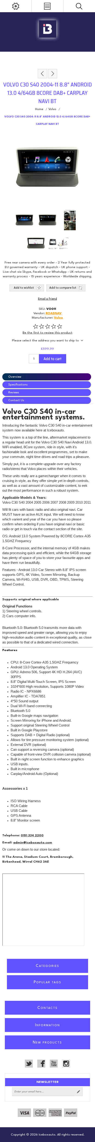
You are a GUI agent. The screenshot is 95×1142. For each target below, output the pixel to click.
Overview (14, 376)
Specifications (18, 384)
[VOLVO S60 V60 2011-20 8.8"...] (52, 73)
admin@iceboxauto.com (32, 842)
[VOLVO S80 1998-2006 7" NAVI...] (42, 73)
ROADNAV (54, 313)
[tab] (47, 376)
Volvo (58, 317)
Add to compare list (62, 288)
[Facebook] (41, 1063)
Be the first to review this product (47, 332)
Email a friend (47, 299)
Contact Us (16, 400)
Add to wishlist (24, 288)
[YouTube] (53, 1063)
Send (78, 1092)
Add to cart (53, 359)
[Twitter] (29, 1063)
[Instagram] (66, 1063)
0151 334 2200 (32, 835)
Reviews (13, 392)
